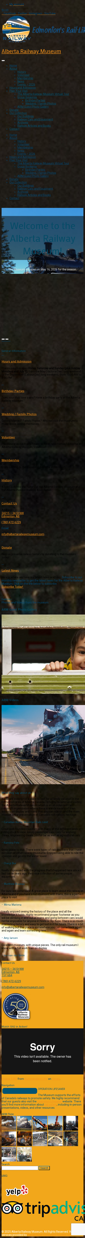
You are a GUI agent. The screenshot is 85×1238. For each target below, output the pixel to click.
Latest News (10, 570)
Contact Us (9, 503)
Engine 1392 (9, 1078)
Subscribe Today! (13, 586)
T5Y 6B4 (7, 975)
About (13, 68)
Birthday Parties (35, 100)
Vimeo (56, 1078)
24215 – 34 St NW (13, 513)
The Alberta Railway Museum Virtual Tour (43, 94)
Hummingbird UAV (36, 1078)
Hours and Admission (22, 87)
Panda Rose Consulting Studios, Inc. (49, 1234)
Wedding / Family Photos (40, 103)
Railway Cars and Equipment (35, 119)
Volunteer (23, 75)
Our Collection (18, 113)
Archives (22, 122)
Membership (25, 78)
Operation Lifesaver (49, 1101)
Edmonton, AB (11, 516)
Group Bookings (27, 97)
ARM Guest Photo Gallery (33, 106)
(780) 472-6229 (11, 522)
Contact (14, 128)
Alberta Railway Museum (31, 50)
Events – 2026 (26, 84)
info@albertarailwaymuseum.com (23, 534)
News (20, 81)
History (21, 71)
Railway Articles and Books (34, 125)
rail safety (50, 1104)
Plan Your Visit (18, 90)
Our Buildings (25, 116)
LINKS (4, 1175)
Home (13, 65)
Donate (14, 109)
